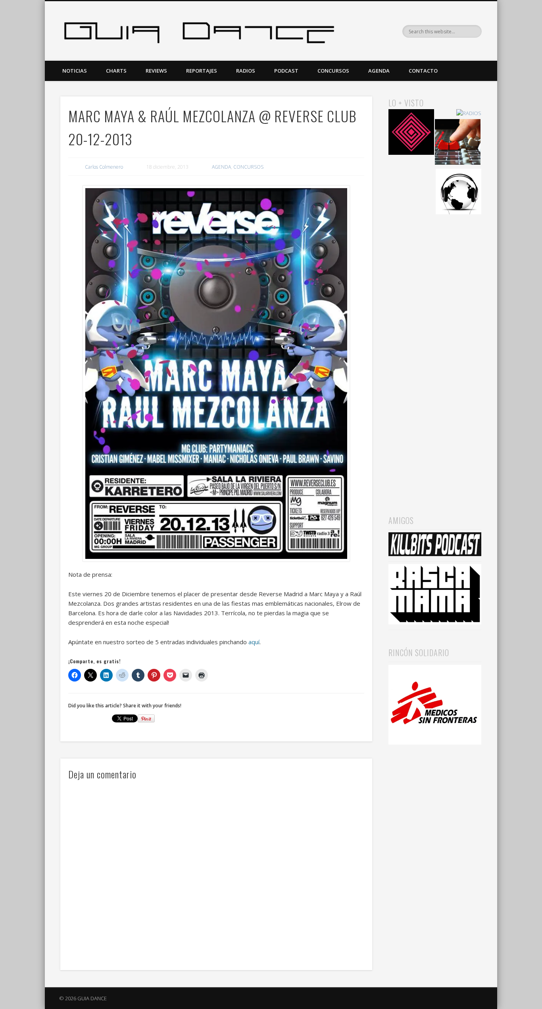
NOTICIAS (74, 70)
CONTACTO (423, 70)
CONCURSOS (333, 70)
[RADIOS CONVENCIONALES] (457, 143)
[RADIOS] (468, 113)
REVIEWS (156, 70)
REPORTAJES (201, 70)
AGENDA (379, 70)
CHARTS (116, 70)
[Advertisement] (434, 354)
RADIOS (245, 70)
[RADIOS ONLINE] (458, 193)
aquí (253, 642)
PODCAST (286, 70)
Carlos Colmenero (104, 167)
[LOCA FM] (411, 133)
